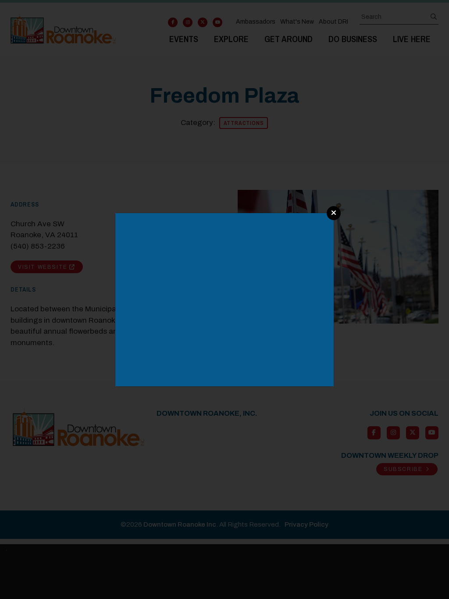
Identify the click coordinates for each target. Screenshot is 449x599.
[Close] (334, 213)
